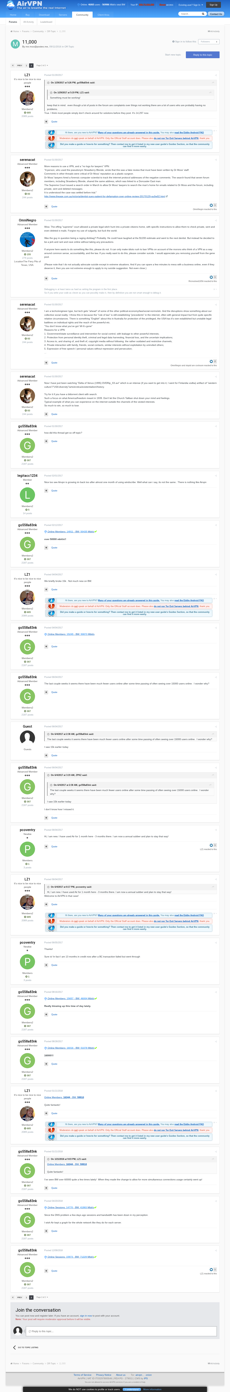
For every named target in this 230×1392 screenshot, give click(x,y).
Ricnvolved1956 (196, 281)
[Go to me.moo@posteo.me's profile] (15, 44)
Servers (63, 14)
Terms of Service (82, 1375)
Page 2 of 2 (42, 65)
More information (152, 1389)
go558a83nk (27, 426)
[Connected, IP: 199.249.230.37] (95, 1207)
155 (28, 254)
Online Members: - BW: (64, 1097)
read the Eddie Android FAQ (189, 132)
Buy (28, 14)
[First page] (12, 65)
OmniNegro (198, 209)
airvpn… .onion (144, 1375)
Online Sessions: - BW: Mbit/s (70, 1207)
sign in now (86, 1315)
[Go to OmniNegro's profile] (27, 239)
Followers (205, 42)
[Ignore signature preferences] (215, 130)
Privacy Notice (103, 1375)
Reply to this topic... (42, 1331)
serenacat (27, 160)
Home (13, 14)
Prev (19, 65)
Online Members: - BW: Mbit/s (70, 531)
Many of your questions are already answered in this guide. (129, 132)
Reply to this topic (202, 54)
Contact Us (216, 14)
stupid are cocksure (195, 365)
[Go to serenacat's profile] (27, 179)
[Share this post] (216, 75)
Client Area (103, 14)
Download (44, 14)
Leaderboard (46, 22)
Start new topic (173, 54)
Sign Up (213, 5)
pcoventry (27, 830)
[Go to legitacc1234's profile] (27, 494)
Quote (54, 121)
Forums (13, 22)
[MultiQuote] (46, 122)
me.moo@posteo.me (37, 46)
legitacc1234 (27, 476)
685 (28, 112)
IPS (146, 1378)
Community (82, 14)
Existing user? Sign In (190, 5)
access (166, 5)
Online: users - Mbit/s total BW (102, 4)
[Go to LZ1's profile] (27, 97)
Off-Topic (69, 46)
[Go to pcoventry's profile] (27, 849)
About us (120, 1375)
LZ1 (27, 75)
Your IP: (142, 5)
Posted (53, 75)
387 (28, 460)
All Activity (28, 22)
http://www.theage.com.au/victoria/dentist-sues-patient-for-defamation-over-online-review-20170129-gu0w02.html (104, 196)
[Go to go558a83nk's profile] (27, 445)
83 (28, 193)
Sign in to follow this (185, 41)
